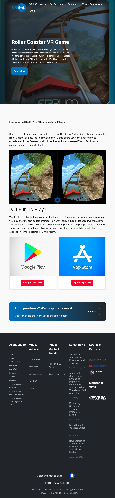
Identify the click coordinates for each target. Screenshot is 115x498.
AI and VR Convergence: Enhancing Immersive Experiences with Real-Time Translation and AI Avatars (77, 383)
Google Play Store (32, 282)
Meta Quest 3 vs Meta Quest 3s (77, 428)
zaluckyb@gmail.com (68, 493)
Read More (19, 71)
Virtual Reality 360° (62, 483)
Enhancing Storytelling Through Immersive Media (75, 409)
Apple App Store (82, 282)
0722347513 (46, 493)
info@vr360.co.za (57, 374)
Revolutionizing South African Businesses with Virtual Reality (77, 446)
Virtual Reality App (27, 122)
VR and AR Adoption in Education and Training (77, 358)
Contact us (92, 311)
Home (12, 122)
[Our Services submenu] (64, 4)
